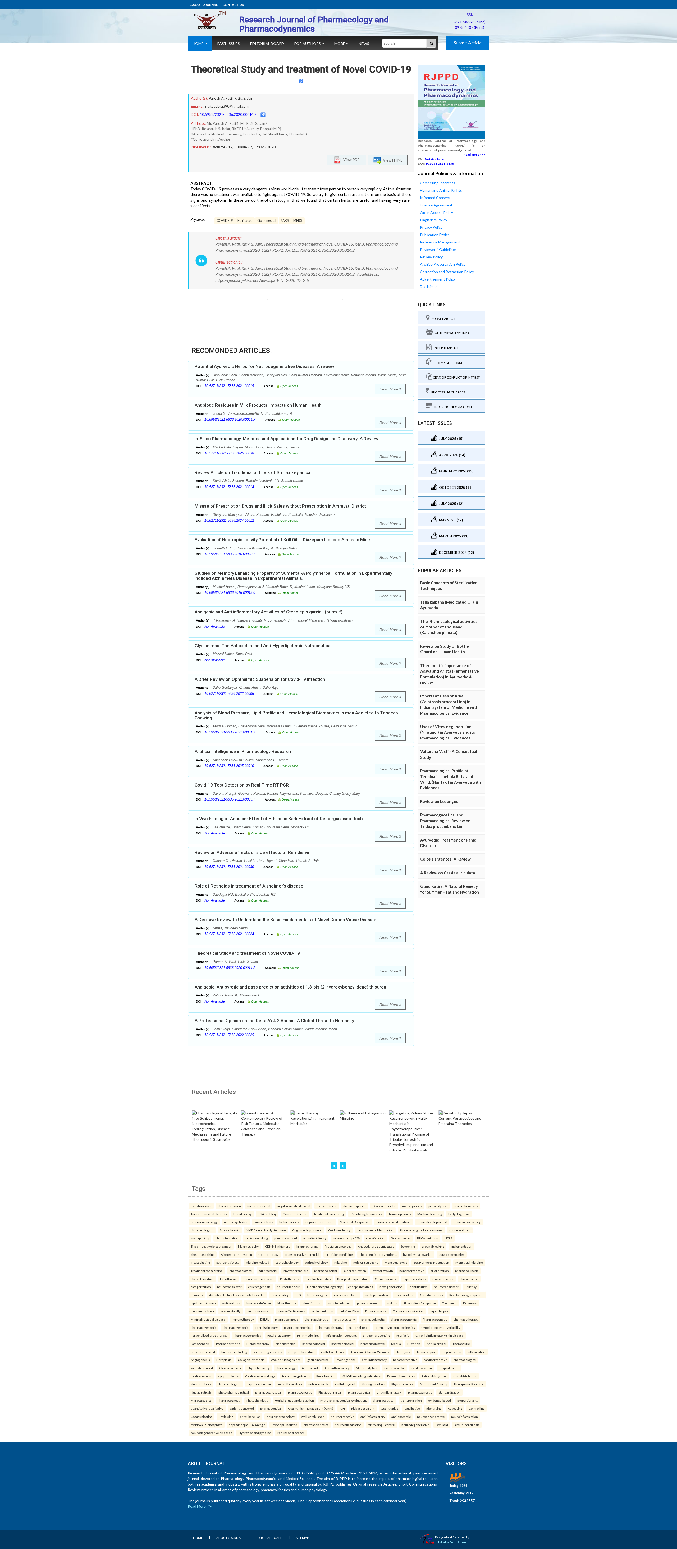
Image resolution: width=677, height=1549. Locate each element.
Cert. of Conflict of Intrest (456, 377)
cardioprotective (435, 1360)
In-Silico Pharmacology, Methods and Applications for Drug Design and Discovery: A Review (286, 438)
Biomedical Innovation (236, 1254)
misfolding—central (381, 1425)
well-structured (202, 1368)
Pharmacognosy (229, 1400)
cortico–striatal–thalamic (394, 1222)
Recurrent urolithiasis (258, 1279)
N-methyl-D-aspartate (355, 1222)
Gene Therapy (268, 1254)
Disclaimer (428, 286)
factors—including (234, 1352)
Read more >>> (474, 155)
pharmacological (202, 1230)
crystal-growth (382, 1270)
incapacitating (200, 1262)
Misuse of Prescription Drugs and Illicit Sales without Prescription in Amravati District (280, 506)
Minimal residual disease (208, 1319)
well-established (312, 1416)
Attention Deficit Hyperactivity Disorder (237, 1295)
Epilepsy (471, 1287)
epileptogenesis (259, 1287)
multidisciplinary (314, 1238)
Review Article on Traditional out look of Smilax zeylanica (252, 472)
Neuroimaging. (317, 1295)
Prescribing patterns (296, 1376)
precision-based (285, 1238)
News (364, 43)
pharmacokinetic (466, 1270)
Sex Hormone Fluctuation (431, 1262)
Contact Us (233, 5)
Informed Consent (435, 197)
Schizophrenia (230, 1230)
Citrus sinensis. (385, 1279)
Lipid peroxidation (203, 1303)
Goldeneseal (266, 221)
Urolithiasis (228, 1279)
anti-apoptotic (401, 1416)
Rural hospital (325, 1376)
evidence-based (439, 1400)
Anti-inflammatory (337, 1368)
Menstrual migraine (469, 1262)
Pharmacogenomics (247, 1335)
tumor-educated (258, 1206)
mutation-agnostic (259, 1311)
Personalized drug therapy (209, 1335)
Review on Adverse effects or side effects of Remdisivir (252, 852)
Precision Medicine (339, 1254)
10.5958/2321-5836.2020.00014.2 (228, 114)
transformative (201, 1206)
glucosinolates (201, 1384)
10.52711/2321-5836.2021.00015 (229, 386)
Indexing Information (452, 407)
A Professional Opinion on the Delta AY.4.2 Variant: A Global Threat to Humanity (274, 1020)
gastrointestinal (318, 1360)
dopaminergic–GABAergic (247, 1425)
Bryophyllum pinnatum (352, 1279)
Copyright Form (447, 363)
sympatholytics (228, 1376)
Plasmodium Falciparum (420, 1303)
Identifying (433, 1408)
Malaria (392, 1303)
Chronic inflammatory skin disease (439, 1335)
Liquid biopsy (242, 1214)
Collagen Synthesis (251, 1360)
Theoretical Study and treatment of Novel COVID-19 (301, 69)
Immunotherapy (307, 1246)
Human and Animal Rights (441, 190)
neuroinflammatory (467, 1222)
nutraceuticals (318, 1384)
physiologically (344, 1319)
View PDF (350, 159)
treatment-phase (202, 1311)
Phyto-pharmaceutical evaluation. (343, 1400)
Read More (389, 389)
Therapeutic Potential (469, 1384)
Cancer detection (295, 1214)
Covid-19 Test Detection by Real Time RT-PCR (242, 785)
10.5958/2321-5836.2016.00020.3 (229, 554)
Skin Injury (403, 1352)
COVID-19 (225, 221)
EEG (298, 1295)
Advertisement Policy (438, 279)
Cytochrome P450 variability (440, 1327)
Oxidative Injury (339, 1230)
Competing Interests (437, 183)
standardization (449, 1392)
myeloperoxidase (377, 1295)
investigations (412, 1206)
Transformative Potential (302, 1254)
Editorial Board (267, 43)
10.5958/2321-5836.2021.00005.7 (229, 799)
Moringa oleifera (373, 1384)
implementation (461, 1246)
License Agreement (436, 205)
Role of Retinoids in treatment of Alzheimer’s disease (249, 886)
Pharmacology (285, 1368)
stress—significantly (267, 1352)
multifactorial (268, 1270)
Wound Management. (286, 1360)
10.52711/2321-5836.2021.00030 (229, 867)
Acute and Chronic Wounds (369, 1352)
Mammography (248, 1246)
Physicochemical (330, 1392)
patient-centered (242, 1408)
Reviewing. (226, 1416)
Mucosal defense (258, 1303)
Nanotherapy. (286, 1303)
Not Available (214, 626)
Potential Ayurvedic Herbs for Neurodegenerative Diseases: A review (264, 366)
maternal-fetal (358, 1327)
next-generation (390, 1287)
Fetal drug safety (279, 1335)
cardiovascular (394, 1368)
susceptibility (263, 1222)
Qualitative (412, 1408)
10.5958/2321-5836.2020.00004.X (230, 419)
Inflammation (477, 1352)
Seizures (197, 1295)
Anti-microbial (436, 1343)
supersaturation (354, 1270)
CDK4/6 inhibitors (277, 1246)
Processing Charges (447, 392)
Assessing (455, 1408)
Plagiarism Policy (433, 220)
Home (198, 43)
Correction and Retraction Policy (447, 271)
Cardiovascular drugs (260, 1376)
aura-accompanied (452, 1254)
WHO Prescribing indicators (361, 1376)
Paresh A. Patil (221, 98)
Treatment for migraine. (207, 1270)
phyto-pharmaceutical (233, 1392)
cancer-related (459, 1230)
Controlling (476, 1408)
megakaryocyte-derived (293, 1206)
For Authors (308, 43)
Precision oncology (338, 1246)
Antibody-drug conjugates (376, 1246)
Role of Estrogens (365, 1262)
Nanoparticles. (286, 1343)
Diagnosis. (470, 1303)
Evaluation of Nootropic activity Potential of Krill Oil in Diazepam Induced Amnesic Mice (282, 539)
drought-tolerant (465, 1376)
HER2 (448, 1238)
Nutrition (413, 1343)
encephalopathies (360, 1287)
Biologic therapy (257, 1343)
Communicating (201, 1416)
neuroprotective (342, 1416)
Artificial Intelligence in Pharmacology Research (243, 751)
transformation (411, 1400)
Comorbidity (280, 1295)
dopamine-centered (319, 1222)
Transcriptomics (399, 1214)
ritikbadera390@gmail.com (227, 106)
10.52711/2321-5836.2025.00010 (229, 766)
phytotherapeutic (295, 1270)
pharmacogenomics (297, 1327)
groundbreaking (433, 1246)
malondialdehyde (346, 1295)
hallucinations (289, 1222)
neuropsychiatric (236, 1222)
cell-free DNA (349, 1311)
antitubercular (250, 1416)
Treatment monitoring (329, 1214)
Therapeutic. (461, 1343)
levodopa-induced (284, 1425)
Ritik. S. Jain (243, 98)
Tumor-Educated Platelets (209, 1214)
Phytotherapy (289, 1279)
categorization (201, 1287)
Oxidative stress (431, 1295)
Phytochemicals (402, 1384)
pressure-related (203, 1352)
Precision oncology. (204, 1222)
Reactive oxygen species (466, 1295)
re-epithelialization (301, 1352)
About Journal (204, 5)
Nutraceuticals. (201, 1392)
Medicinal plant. (367, 1368)
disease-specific (354, 1206)
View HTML (391, 160)
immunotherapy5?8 (346, 1238)
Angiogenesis (200, 1360)
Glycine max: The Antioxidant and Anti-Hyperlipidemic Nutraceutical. (263, 645)
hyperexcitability (414, 1279)
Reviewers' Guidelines (438, 249)
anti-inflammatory (374, 1360)
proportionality (467, 1400)
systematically (230, 1311)
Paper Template (445, 348)
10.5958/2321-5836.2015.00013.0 (229, 593)
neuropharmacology (281, 1416)
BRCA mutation (427, 1238)
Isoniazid (442, 1425)
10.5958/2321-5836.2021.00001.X (230, 732)
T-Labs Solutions (452, 1542)
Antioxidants (231, 1303)
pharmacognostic (300, 1392)
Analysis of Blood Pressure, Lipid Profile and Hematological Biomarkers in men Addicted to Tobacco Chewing (296, 715)
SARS (285, 221)
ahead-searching (202, 1254)
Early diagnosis (458, 1214)
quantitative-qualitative (207, 1408)
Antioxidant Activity (433, 1384)
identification (418, 1287)
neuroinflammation (464, 1416)
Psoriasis (402, 1335)
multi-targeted (345, 1384)
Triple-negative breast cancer (211, 1246)
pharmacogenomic (404, 1319)
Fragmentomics (376, 1311)
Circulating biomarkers (366, 1214)
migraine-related (257, 1262)
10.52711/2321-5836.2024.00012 (229, 520)
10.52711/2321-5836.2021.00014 (229, 487)
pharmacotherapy (466, 1319)
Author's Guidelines (451, 333)
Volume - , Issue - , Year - (244, 147)
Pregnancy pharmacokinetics (395, 1327)
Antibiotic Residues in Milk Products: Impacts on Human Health (258, 405)
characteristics (443, 1279)
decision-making (256, 1238)
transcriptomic (327, 1206)
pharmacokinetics (316, 1425)
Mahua (396, 1343)
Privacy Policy (431, 227)
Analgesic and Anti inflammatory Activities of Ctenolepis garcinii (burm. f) (268, 611)
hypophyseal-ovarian (417, 1254)
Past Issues (228, 43)
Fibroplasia (223, 1360)
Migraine (340, 1262)
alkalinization (440, 1270)
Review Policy (431, 257)
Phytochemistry (258, 1368)
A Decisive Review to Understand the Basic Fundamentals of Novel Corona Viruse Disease (285, 919)
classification (375, 1238)
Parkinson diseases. (291, 1433)
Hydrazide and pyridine (255, 1433)
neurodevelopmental (432, 1222)
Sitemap (302, 1538)
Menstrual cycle (396, 1262)
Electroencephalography (324, 1287)
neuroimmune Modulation (375, 1230)
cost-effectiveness (291, 1311)
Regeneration (451, 1352)
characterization (229, 1206)
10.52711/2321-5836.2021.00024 (229, 934)
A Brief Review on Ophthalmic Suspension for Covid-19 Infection (260, 679)
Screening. (408, 1246)
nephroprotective (411, 1270)
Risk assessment (362, 1408)
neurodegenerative (431, 1416)
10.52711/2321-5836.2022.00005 (229, 694)
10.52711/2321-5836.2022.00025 (229, 1035)
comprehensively (466, 1206)
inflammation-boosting (341, 1335)
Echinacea (245, 221)
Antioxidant (310, 1368)
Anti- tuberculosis (466, 1425)
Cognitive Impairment (307, 1230)
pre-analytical (437, 1206)
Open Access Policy (436, 212)
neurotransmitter (229, 1287)
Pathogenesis (200, 1343)
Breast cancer (401, 1238)
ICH (342, 1408)
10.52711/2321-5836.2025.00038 (229, 453)
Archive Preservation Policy (442, 264)
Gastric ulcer (404, 1295)
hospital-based (449, 1368)
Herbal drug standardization (294, 1400)
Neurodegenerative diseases (211, 1433)
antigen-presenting (376, 1335)
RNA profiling (267, 1214)
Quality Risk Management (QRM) (310, 1408)
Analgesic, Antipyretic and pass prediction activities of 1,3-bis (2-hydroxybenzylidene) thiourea (290, 987)
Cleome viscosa (230, 1368)
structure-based (339, 1303)
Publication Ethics (435, 234)
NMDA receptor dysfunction (266, 1230)
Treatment (449, 1303)
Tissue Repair (426, 1352)
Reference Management (440, 242)
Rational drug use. (434, 1376)
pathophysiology (227, 1262)
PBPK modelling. (308, 1335)
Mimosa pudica (201, 1400)
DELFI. (264, 1319)
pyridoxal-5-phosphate (206, 1425)
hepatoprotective (372, 1343)
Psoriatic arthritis (228, 1343)
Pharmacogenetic (435, 1319)
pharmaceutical (383, 1400)
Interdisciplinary (266, 1327)
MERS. (298, 221)
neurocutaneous (289, 1287)
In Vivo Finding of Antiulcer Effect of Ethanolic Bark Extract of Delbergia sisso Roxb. (279, 818)
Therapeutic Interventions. (378, 1254)
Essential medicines (401, 1376)
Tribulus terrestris (318, 1279)
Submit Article (468, 42)
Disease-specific (384, 1206)
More (340, 43)
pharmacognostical (268, 1392)
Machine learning (429, 1214)
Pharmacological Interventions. (421, 1230)
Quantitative (389, 1408)
